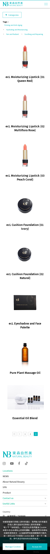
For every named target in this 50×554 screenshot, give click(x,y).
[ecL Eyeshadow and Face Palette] (25, 302)
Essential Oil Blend (25, 418)
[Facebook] (19, 463)
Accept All (37, 546)
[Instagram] (4, 463)
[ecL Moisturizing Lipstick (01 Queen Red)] (25, 56)
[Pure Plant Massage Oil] (25, 352)
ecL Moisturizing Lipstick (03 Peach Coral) (25, 177)
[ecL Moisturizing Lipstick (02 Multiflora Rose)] (25, 105)
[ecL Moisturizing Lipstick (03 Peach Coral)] (25, 155)
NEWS (6, 476)
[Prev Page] (20, 434)
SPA (5, 487)
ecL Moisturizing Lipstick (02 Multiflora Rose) (25, 128)
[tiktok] (26, 463)
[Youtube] (12, 463)
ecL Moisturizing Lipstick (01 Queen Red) (25, 79)
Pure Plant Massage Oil (25, 373)
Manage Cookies (13, 546)
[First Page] (14, 434)
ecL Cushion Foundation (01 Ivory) (25, 227)
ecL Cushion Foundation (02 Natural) (25, 276)
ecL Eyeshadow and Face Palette (25, 325)
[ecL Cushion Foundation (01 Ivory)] (25, 204)
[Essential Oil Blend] (25, 397)
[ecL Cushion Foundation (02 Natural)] (25, 253)
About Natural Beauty (14, 481)
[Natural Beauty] (17, 454)
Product (7, 492)
